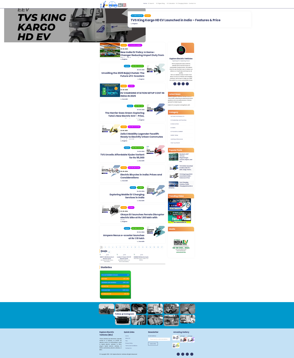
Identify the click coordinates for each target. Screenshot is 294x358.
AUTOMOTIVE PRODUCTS (177, 116)
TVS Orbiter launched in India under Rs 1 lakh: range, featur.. (186, 167)
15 (154, 247)
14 (150, 247)
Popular (143, 15)
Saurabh (125, 99)
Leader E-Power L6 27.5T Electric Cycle (124, 257)
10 (135, 247)
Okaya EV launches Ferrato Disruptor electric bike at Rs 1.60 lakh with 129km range (142, 217)
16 (158, 247)
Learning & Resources (177, 139)
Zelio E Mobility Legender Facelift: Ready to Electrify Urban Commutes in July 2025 (141, 136)
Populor (124, 45)
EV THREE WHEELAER (133, 15)
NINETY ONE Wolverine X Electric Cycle (107, 257)
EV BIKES (131, 207)
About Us (127, 338)
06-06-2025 (140, 70)
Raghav (130, 23)
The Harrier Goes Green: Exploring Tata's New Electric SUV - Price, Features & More (124, 116)
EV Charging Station (182, 3)
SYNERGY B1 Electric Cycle (141, 257)
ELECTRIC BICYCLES (134, 167)
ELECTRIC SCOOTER (137, 66)
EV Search (151, 3)
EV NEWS (131, 86)
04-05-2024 (140, 191)
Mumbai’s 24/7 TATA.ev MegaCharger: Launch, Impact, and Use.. (185, 157)
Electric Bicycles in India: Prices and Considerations (141, 176)
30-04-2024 (140, 232)
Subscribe (153, 344)
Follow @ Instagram (124, 314)
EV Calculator (171, 3)
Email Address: (152, 336)
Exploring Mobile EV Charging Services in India (127, 196)
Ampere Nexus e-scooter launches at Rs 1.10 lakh (123, 237)
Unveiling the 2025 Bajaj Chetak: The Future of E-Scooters (122, 74)
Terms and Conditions (131, 345)
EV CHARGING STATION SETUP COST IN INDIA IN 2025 (142, 94)
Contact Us (192, 3)
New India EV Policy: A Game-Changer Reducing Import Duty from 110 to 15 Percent (142, 55)
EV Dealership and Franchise (178, 120)
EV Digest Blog (160, 3)
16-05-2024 (140, 151)
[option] (106, 258)
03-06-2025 (140, 109)
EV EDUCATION (175, 124)
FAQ (126, 341)
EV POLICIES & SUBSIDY (135, 45)
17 (161, 247)
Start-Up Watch (175, 143)
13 (146, 247)
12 (142, 247)
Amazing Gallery (181, 332)
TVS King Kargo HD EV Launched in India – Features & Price (171, 20)
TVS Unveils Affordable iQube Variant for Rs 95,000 (122, 156)
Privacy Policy (129, 343)
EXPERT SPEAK (174, 135)
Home (145, 3)
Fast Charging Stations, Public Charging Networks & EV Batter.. (181, 185)
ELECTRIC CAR (139, 106)
